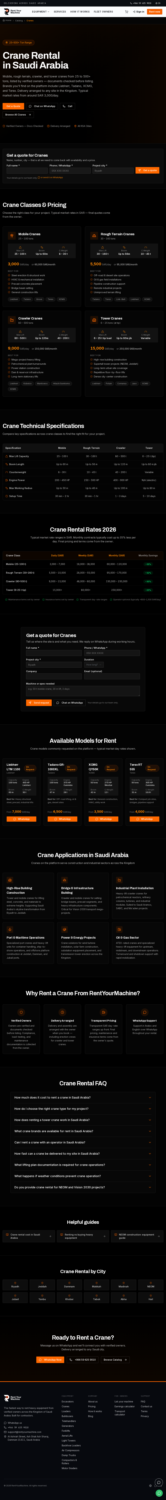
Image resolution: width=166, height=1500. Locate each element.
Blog (90, 1416)
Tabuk (96, 1299)
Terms (144, 1411)
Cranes (65, 1406)
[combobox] (94, 665)
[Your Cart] (126, 11)
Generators (68, 1426)
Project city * (100, 165)
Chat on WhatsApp (44, 106)
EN (159, 3)
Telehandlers (69, 1421)
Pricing (91, 1406)
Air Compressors (70, 1450)
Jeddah (42, 1286)
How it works (80, 11)
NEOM (150, 1286)
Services (60, 11)
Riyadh (15, 1286)
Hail (151, 1299)
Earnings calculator (125, 1406)
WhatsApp (24, 819)
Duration (89, 659)
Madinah (124, 1286)
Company (31, 671)
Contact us (146, 1406)
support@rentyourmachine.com (24, 1432)
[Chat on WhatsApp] (159, 1493)
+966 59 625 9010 (85, 1359)
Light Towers (69, 1440)
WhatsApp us (15, 1422)
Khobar (69, 1299)
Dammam (69, 1286)
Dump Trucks (69, 1455)
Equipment (39, 11)
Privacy (145, 1416)
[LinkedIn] (150, 1485)
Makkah (96, 1286)
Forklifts (66, 1430)
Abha (124, 1299)
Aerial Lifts (67, 1435)
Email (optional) (93, 671)
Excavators (68, 1401)
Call (70, 106)
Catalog (19, 20)
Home (8, 20)
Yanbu (42, 1299)
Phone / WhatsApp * (61, 165)
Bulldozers (67, 1416)
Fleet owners (103, 11)
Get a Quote (13, 106)
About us (93, 1401)
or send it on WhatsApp (52, 177)
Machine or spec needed (40, 684)
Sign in (140, 11)
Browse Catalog (113, 1359)
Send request (41, 702)
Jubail (15, 1299)
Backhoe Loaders (71, 1445)
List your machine (124, 1401)
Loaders (66, 1411)
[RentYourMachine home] (13, 11)
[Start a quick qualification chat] (159, 1482)
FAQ (143, 1401)
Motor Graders (69, 1468)
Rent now (154, 11)
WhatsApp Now (53, 1359)
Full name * (13, 165)
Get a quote (150, 170)
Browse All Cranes (15, 114)
